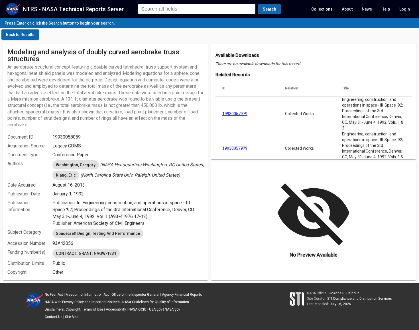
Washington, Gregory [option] (75, 165)
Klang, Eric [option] (66, 175)
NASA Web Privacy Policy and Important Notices (82, 302)
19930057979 (234, 113)
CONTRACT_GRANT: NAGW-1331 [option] (86, 253)
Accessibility (116, 309)
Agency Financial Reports (182, 295)
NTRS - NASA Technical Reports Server (73, 9)
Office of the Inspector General (135, 295)
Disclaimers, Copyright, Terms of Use (74, 309)
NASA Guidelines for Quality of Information (155, 302)
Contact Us (53, 317)
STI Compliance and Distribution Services (359, 299)
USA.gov (155, 309)
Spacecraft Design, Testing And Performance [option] (98, 233)
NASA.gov (172, 309)
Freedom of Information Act (87, 295)
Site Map (71, 317)
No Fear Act (54, 295)
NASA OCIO (138, 309)
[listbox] (128, 165)
